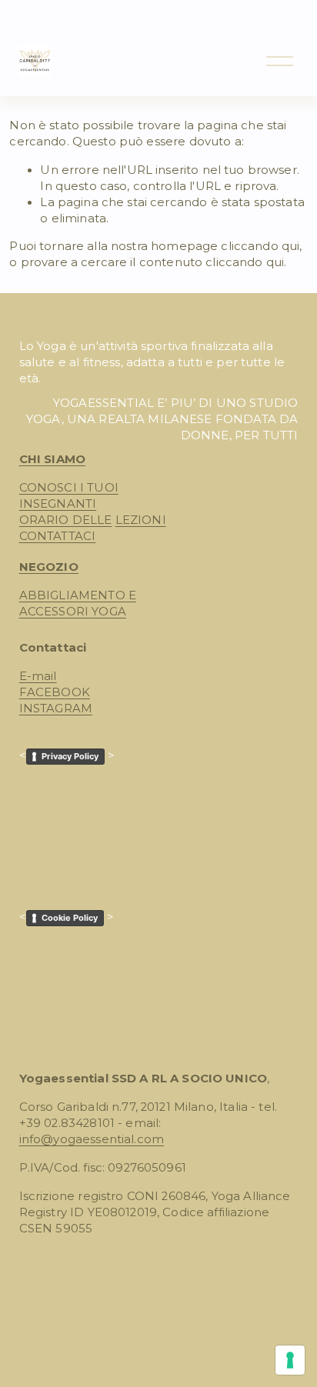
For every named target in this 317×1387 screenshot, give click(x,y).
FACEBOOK (54, 692)
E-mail (38, 676)
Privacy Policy (70, 756)
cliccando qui (260, 246)
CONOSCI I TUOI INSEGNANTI (68, 496)
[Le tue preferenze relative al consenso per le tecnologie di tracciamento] (290, 1360)
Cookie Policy (70, 917)
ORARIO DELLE (65, 520)
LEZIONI (140, 520)
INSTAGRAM (55, 708)
